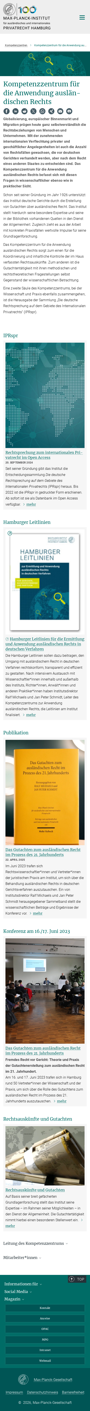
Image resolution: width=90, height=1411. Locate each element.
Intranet (45, 1350)
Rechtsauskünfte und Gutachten (35, 1190)
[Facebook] (6, 111)
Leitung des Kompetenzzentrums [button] (34, 1243)
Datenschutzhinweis (42, 1392)
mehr (31, 504)
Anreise (45, 1318)
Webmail (45, 1360)
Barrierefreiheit (73, 1392)
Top (80, 1279)
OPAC (45, 1329)
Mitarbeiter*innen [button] (20, 1257)
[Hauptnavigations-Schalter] (82, 17)
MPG (45, 1339)
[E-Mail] (60, 111)
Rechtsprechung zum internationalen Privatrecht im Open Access (44, 455)
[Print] (69, 111)
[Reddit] (24, 111)
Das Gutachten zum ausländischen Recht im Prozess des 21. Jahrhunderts (43, 852)
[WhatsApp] (42, 111)
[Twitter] (33, 111)
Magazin (12, 1299)
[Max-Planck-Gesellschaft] (26, 1380)
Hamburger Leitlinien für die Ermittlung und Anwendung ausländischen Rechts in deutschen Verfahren (44, 644)
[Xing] (51, 111)
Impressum (14, 1392)
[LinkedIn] (15, 111)
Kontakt (45, 1308)
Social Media (16, 1292)
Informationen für (21, 1284)
